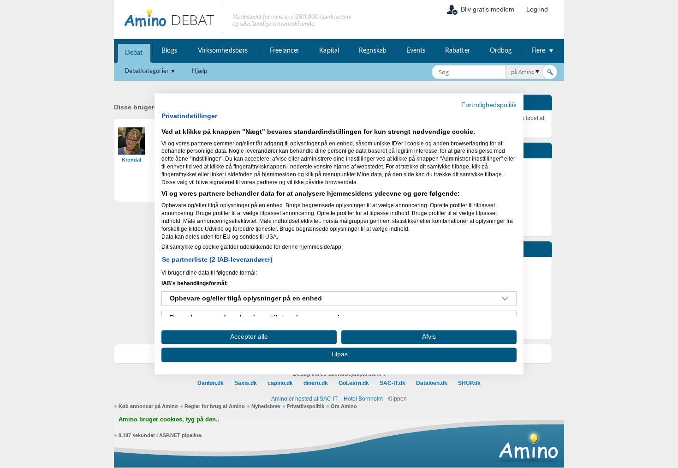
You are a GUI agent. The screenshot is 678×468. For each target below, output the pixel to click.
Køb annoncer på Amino (148, 406)
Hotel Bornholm (363, 399)
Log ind (537, 9)
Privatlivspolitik (305, 406)
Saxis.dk (245, 383)
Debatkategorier (147, 71)
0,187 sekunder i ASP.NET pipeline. (160, 435)
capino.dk (280, 383)
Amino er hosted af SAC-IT (304, 399)
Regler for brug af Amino (214, 406)
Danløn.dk (210, 383)
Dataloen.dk (431, 383)
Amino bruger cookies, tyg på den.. (169, 419)
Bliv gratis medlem (487, 9)
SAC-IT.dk (392, 383)
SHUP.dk (469, 383)
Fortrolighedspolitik (489, 105)
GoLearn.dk (354, 383)
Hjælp (200, 71)
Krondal (131, 159)
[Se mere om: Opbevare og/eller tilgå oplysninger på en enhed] (505, 298)
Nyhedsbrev (265, 406)
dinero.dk (315, 383)
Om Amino (344, 406)
